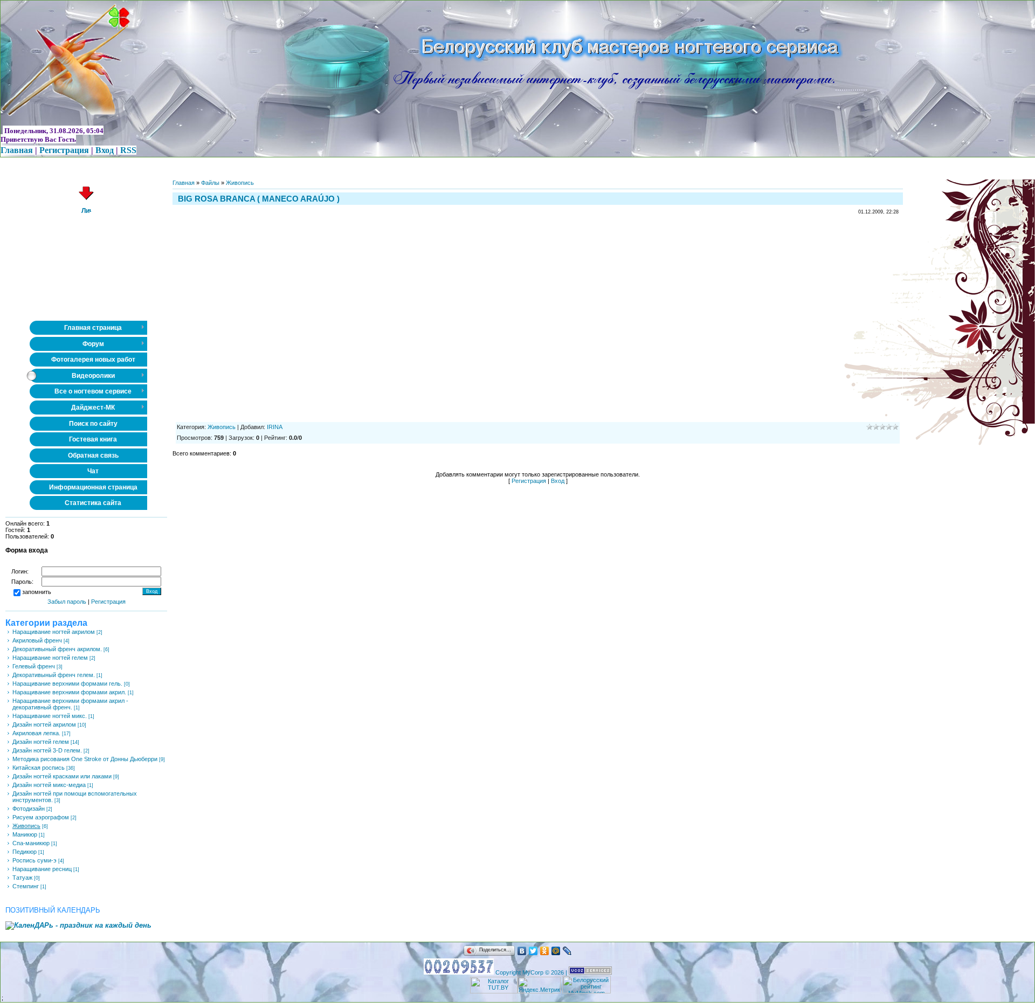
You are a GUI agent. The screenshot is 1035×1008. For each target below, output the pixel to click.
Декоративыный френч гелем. (53, 675)
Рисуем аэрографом (40, 817)
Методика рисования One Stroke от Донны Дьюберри (84, 759)
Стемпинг (25, 886)
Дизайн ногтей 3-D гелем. (47, 750)
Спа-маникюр (31, 843)
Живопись (26, 826)
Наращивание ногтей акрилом (53, 632)
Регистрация (64, 150)
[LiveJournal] (567, 951)
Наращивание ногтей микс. (49, 716)
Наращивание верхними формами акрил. (69, 692)
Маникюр (24, 834)
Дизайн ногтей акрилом (44, 724)
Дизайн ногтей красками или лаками (62, 776)
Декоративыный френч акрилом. (57, 649)
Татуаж (22, 877)
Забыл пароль (66, 601)
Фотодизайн (28, 808)
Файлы (210, 182)
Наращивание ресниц (42, 869)
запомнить (36, 592)
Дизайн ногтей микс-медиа (49, 785)
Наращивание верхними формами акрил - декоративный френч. (70, 704)
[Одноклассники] (544, 951)
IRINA (274, 427)
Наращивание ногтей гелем (50, 657)
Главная (17, 150)
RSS (128, 150)
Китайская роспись (38, 767)
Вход (104, 150)
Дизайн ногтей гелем (40, 741)
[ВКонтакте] (522, 951)
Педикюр (24, 851)
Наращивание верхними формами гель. (67, 683)
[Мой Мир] (556, 951)
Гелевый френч (33, 666)
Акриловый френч (37, 640)
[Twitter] (533, 951)
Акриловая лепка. (36, 733)
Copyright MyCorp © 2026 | (532, 972)
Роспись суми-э (34, 860)
